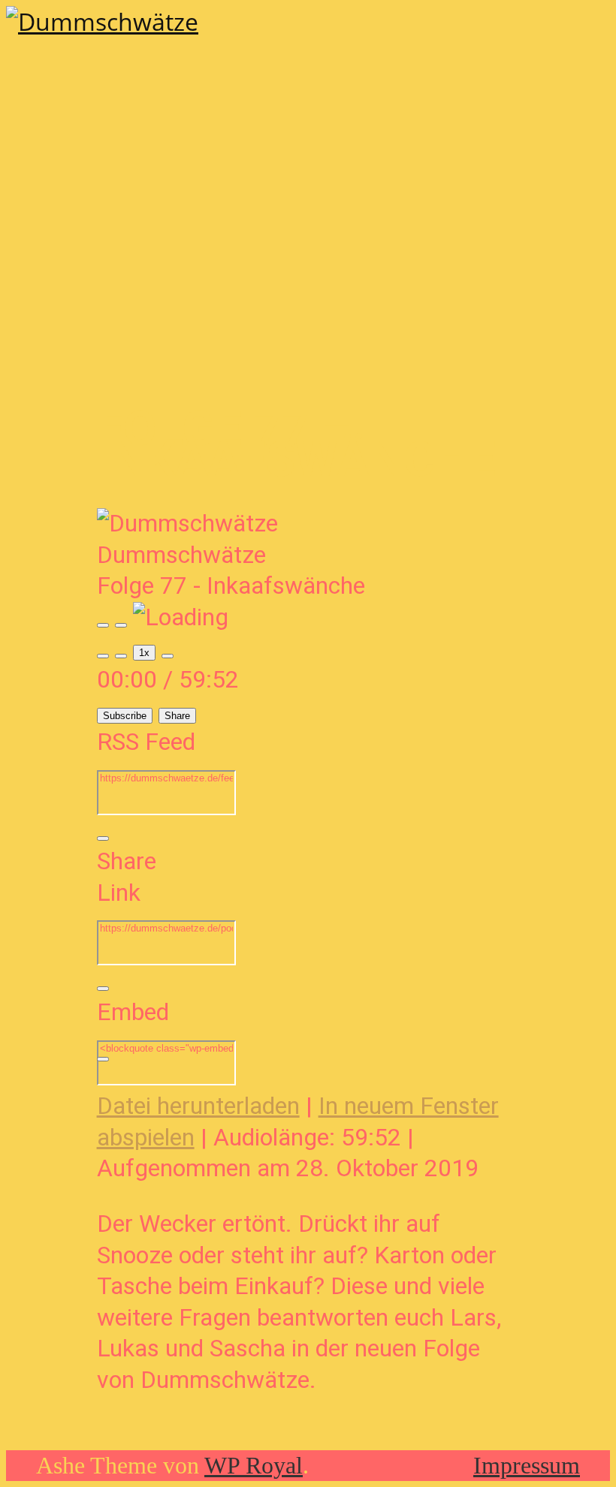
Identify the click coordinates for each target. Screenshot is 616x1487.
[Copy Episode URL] (103, 988)
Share (177, 715)
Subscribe (124, 715)
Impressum (526, 1465)
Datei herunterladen (198, 1105)
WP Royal (253, 1465)
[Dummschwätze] (102, 21)
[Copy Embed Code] (103, 1059)
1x (144, 652)
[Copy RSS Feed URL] (103, 838)
